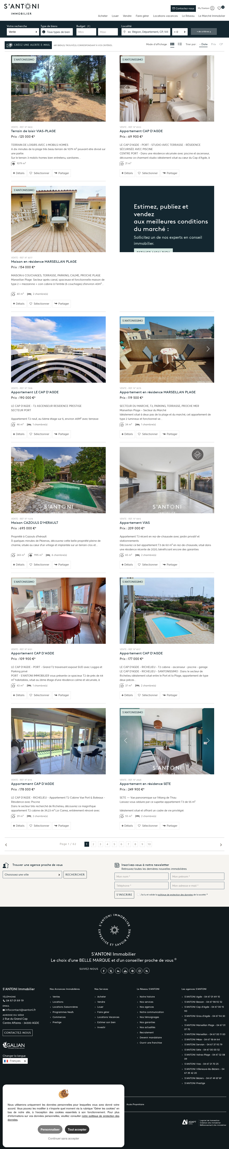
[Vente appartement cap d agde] (167, 88)
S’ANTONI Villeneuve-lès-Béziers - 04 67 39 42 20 (204, 1071)
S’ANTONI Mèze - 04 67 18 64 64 (202, 1039)
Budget (80, 26)
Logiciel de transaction (210, 1120)
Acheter (103, 16)
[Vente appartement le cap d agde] (58, 349)
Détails (20, 173)
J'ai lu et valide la (149, 894)
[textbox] (145, 31)
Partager (63, 173)
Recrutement (147, 1032)
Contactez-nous (184, 8)
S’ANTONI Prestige (194, 1083)
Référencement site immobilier (213, 1125)
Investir (101, 1027)
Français (15, 1061)
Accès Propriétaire (135, 1104)
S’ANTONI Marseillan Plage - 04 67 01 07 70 (204, 1027)
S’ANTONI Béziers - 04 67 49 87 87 (202, 1078)
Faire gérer (142, 16)
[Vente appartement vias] (167, 480)
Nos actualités (147, 1027)
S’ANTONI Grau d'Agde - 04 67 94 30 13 (204, 1018)
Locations (58, 1002)
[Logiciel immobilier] (189, 1122)
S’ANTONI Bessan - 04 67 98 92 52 (203, 1002)
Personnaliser (50, 1129)
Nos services (146, 1002)
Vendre (127, 16)
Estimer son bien (106, 1022)
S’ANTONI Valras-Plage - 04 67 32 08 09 (204, 1056)
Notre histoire (147, 996)
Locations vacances (165, 16)
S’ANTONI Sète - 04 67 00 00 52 (202, 1049)
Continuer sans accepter (63, 1138)
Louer (115, 16)
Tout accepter (77, 1129)
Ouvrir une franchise (151, 1042)
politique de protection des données (175, 894)
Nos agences (147, 1007)
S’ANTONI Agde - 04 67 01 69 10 (202, 996)
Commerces (59, 1017)
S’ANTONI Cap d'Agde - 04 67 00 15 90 (204, 1009)
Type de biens (49, 26)
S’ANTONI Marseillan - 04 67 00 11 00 (204, 1034)
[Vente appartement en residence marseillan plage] (167, 349)
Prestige (57, 1022)
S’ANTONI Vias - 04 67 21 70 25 (201, 1064)
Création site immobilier (210, 1123)
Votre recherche (17, 26)
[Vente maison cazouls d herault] (58, 480)
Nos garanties (147, 1022)
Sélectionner (41, 173)
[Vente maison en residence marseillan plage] (58, 219)
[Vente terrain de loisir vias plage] (58, 88)
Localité (126, 26)
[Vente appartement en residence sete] (167, 741)
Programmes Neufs (63, 1012)
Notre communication (152, 1012)
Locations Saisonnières (65, 1007)
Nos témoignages (149, 1017)
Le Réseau (188, 16)
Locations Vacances (108, 1017)
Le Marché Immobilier (211, 16)
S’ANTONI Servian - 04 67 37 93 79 (203, 1044)
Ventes (56, 996)
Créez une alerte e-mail (31, 45)
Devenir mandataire (151, 1037)
